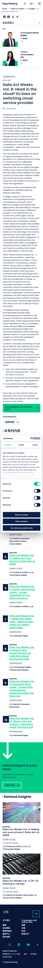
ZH (31, 3)
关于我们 (6, 920)
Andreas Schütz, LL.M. (24, 572)
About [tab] (35, 445)
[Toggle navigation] (39, 3)
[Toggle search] (25, 3)
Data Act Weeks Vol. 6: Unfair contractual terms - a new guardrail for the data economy (22, 592)
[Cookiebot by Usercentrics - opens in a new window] (30, 438)
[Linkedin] (4, 17)
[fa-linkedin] (17, 945)
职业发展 (6, 936)
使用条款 (33, 954)
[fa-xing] (36, 945)
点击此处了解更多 (21, 827)
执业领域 (6, 928)
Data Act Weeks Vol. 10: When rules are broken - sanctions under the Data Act (21, 723)
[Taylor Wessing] (10, 4)
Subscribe (21, 767)
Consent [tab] (7, 445)
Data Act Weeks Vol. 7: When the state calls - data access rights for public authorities (21, 621)
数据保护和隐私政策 (10, 951)
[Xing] (17, 17)
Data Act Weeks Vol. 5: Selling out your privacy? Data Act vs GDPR (22, 560)
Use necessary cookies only (21, 528)
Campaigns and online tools (29, 921)
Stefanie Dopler (21, 636)
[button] (25, 3)
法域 (23, 928)
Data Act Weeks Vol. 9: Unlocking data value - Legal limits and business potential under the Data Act (21, 689)
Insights (32, 9)
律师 (23, 925)
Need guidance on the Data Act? (19, 408)
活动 (23, 931)
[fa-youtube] (26, 945)
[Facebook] (8, 17)
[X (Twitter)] (12, 17)
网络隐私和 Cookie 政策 (11, 954)
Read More (21, 40)
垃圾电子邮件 (7, 957)
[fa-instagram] (7, 945)
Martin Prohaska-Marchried (20, 895)
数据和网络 (9, 422)
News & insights (18, 9)
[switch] (37, 491)
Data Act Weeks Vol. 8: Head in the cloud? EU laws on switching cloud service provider (21, 653)
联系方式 (25, 934)
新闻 (4, 925)
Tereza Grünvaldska (17, 542)
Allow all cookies (21, 515)
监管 (25, 954)
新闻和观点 (7, 931)
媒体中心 (6, 934)
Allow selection (21, 521)
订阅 (5, 912)
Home (4, 9)
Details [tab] (21, 445)
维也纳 (25, 38)
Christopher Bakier (18, 575)
